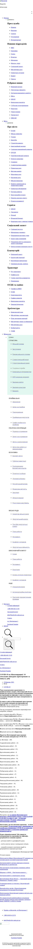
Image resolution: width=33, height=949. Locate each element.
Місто (5, 121)
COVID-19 (7, 687)
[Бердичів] (3, 1)
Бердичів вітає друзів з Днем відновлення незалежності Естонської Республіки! (13, 889)
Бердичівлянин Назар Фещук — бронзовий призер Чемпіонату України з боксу (16, 879)
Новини (6, 18)
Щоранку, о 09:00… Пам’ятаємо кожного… (13, 872)
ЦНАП (6, 626)
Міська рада (7, 334)
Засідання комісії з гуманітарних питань (12, 875)
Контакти (7, 604)
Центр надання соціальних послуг (21, 246)
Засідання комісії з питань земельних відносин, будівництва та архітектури (14, 863)
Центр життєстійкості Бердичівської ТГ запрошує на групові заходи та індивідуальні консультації (16, 859)
